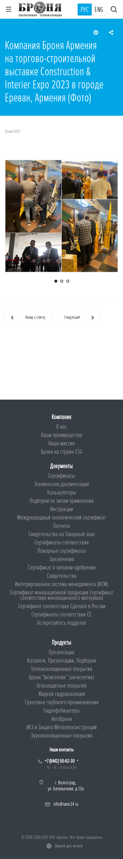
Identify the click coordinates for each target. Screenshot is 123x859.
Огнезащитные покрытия (61, 685)
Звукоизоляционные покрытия (61, 735)
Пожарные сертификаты (61, 551)
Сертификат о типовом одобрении (62, 567)
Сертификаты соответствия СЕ (61, 614)
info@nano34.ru (65, 804)
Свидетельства (61, 576)
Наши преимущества (61, 435)
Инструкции (61, 509)
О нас (61, 427)
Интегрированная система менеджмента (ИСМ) (61, 584)
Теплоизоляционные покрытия (61, 669)
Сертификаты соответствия (61, 542)
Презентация (61, 652)
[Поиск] (114, 10)
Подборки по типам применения (62, 501)
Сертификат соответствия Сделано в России (61, 606)
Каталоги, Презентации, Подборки (61, 660)
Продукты (61, 642)
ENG (99, 9)
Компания (61, 417)
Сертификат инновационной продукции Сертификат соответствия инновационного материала (61, 595)
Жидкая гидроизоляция (61, 694)
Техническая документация (61, 484)
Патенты (61, 526)
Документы (61, 466)
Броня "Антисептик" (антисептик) (61, 677)
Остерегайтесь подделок (61, 623)
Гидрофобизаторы (61, 710)
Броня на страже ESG (61, 452)
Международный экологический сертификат (61, 517)
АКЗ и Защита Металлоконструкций (61, 727)
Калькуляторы (61, 492)
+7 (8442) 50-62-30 (60, 761)
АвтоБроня (61, 719)
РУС (85, 9)
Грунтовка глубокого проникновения (62, 702)
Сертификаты (61, 476)
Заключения (61, 559)
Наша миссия (61, 443)
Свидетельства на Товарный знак (61, 534)
